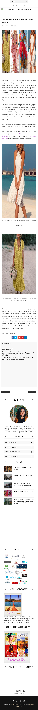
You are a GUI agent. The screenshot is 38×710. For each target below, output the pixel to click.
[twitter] (17, 5)
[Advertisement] (19, 526)
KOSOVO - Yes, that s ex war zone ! (23, 475)
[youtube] (24, 5)
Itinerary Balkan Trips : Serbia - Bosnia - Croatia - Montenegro (22, 484)
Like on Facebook (11, 447)
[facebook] (13, 5)
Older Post (32, 392)
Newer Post (5, 392)
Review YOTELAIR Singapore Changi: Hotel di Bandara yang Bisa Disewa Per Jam (23, 501)
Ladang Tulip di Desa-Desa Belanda (23, 491)
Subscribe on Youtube (12, 451)
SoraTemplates (15, 704)
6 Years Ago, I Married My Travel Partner (22, 468)
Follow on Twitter (11, 442)
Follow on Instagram (12, 456)
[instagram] (20, 5)
